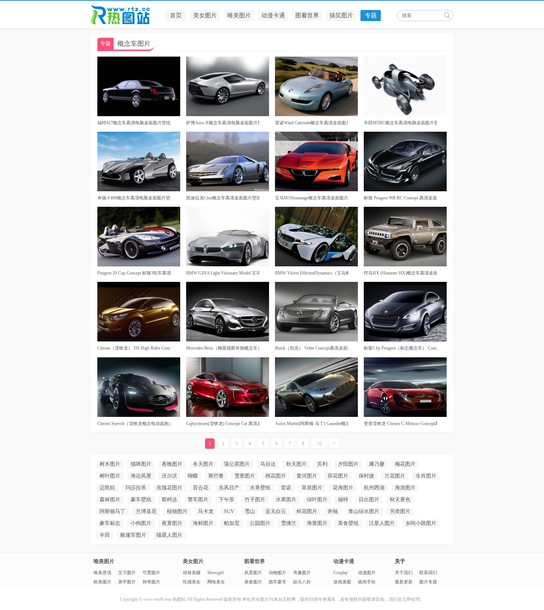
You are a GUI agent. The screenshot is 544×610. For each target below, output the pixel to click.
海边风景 (141, 476)
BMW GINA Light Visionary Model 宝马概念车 (222, 273)
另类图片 (400, 511)
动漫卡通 (273, 15)
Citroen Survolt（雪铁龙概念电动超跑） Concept (134, 423)
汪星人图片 (382, 523)
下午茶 (226, 499)
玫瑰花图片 (169, 488)
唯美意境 (102, 572)
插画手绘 (367, 581)
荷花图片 (338, 476)
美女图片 (205, 15)
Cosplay (340, 572)
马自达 (268, 464)
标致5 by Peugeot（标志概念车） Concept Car (400, 348)
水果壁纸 (260, 488)
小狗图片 (141, 523)
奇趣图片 (302, 572)
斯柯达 (169, 499)
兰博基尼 (146, 511)
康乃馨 (377, 464)
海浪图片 (405, 488)
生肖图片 (426, 476)
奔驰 (333, 511)
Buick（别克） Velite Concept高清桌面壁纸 (311, 348)
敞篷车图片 (133, 535)
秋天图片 (296, 464)
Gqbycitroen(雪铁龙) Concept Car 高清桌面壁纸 (222, 423)
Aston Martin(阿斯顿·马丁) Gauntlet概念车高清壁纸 (311, 423)
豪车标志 (110, 523)
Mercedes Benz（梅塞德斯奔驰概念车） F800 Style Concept (222, 348)
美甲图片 (127, 581)
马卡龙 (206, 511)
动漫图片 (367, 572)
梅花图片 (405, 464)
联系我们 (428, 572)
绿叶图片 (317, 499)
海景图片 (317, 523)
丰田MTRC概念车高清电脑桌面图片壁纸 (400, 122)
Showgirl (215, 572)
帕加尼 (231, 523)
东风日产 (229, 488)
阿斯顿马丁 (112, 511)
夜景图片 (172, 523)
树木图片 (110, 464)
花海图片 (343, 488)
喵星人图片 (169, 535)
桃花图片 (275, 476)
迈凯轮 (107, 488)
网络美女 (216, 581)
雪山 (250, 511)
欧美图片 (102, 581)
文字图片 (127, 572)
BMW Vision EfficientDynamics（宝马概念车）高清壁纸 (311, 273)
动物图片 (277, 572)
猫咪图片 (141, 464)
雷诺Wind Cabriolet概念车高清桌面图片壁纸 (311, 122)
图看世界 (307, 15)
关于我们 (404, 572)
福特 (343, 499)
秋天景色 (400, 499)
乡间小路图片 (420, 523)
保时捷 (366, 476)
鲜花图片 (306, 511)
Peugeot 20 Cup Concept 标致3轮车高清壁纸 (134, 273)
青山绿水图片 (363, 511)
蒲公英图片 (237, 464)
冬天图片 (203, 464)
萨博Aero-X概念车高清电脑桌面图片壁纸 (222, 122)
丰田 (105, 535)
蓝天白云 (275, 511)
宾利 (322, 464)
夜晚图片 (172, 464)
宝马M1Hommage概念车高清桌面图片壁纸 (311, 197)
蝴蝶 (193, 476)
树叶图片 (110, 476)
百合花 (200, 488)
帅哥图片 (151, 581)
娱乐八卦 (302, 581)
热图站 (126, 15)
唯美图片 (239, 15)
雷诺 (286, 488)
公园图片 (260, 523)
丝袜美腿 (192, 572)
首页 (176, 15)
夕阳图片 (348, 464)
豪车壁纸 (141, 499)
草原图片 (312, 488)
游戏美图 (342, 581)
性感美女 (192, 581)
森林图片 (110, 499)
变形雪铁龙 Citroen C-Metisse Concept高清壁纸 (400, 423)
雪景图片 (244, 476)
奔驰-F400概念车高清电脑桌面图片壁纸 (134, 197)
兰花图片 (395, 476)
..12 (318, 443)
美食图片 (253, 581)
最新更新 (404, 581)
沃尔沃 (169, 476)
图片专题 (428, 581)
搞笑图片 (341, 15)
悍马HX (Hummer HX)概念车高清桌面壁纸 (400, 273)
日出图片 (369, 499)
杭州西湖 (374, 488)
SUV (229, 511)
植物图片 (177, 511)
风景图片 (253, 572)
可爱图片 (151, 572)
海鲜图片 (203, 523)
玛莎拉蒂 (135, 488)
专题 (371, 15)
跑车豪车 (277, 581)
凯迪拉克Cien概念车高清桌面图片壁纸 (222, 197)
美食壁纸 (348, 523)
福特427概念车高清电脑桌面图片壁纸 (134, 122)
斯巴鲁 (216, 476)
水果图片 (286, 499)
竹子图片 (255, 499)
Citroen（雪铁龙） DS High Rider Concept (134, 348)
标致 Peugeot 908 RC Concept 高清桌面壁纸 (400, 197)
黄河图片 (306, 476)
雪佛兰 (288, 523)
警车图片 (198, 499)
